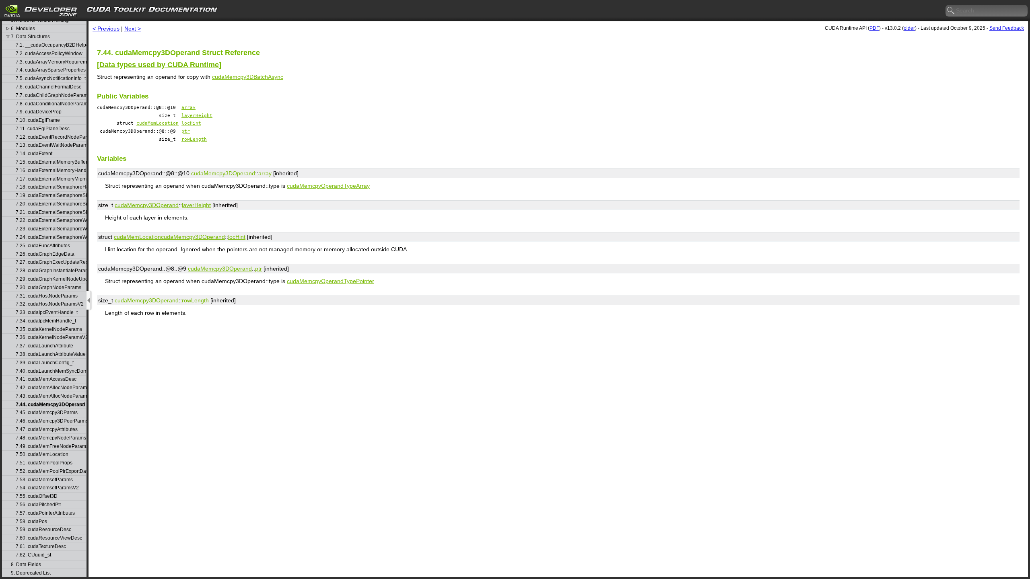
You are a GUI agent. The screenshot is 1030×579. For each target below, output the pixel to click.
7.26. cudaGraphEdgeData (45, 254)
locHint (191, 123)
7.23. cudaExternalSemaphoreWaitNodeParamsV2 (51, 229)
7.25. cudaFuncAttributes (43, 245)
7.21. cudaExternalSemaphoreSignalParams (51, 212)
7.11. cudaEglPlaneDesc (43, 128)
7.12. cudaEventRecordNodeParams (51, 137)
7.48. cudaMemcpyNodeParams (51, 438)
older (909, 28)
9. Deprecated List (31, 573)
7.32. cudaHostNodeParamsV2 (50, 304)
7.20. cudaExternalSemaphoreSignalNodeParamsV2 (51, 204)
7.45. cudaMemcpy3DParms (47, 412)
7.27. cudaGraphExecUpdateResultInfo (51, 262)
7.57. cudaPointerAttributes (45, 513)
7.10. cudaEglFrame (38, 120)
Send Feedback (1006, 28)
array (188, 107)
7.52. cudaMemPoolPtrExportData (51, 471)
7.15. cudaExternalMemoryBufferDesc (51, 162)
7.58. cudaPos (31, 521)
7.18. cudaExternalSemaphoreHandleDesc (51, 187)
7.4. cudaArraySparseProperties (51, 70)
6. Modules (23, 28)
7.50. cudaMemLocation (42, 454)
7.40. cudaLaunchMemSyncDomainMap (51, 371)
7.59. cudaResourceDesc (43, 529)
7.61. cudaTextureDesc (41, 546)
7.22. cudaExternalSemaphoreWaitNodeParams (51, 220)
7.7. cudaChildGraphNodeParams (51, 95)
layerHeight (196, 115)
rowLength (194, 139)
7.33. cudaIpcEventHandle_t (47, 312)
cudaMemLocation (157, 123)
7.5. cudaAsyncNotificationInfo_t (51, 78)
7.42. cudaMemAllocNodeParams (51, 387)
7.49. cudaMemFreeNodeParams (51, 446)
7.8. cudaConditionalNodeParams (51, 104)
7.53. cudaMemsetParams (44, 479)
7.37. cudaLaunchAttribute (44, 346)
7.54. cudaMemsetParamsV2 (47, 488)
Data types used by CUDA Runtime (159, 65)
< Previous (106, 28)
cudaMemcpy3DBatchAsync (247, 77)
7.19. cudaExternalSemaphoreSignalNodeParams (51, 195)
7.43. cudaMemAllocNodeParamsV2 (51, 396)
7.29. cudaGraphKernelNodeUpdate (51, 279)
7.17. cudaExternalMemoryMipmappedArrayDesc (51, 179)
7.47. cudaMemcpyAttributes (47, 429)
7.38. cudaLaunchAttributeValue (51, 354)
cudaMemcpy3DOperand (223, 173)
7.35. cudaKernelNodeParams (49, 329)
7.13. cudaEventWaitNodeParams (51, 145)
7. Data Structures (30, 36)
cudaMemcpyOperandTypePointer (330, 281)
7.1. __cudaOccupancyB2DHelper (51, 45)
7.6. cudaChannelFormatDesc (48, 87)
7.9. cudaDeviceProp (39, 112)
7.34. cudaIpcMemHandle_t (46, 321)
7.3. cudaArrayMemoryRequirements (51, 62)
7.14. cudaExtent (34, 153)
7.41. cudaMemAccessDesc (46, 379)
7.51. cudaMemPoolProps (44, 463)
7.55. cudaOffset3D (37, 496)
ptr (185, 131)
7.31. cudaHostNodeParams (47, 296)
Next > (132, 28)
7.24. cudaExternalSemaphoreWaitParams (51, 237)
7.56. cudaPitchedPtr (38, 504)
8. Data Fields (26, 564)
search (951, 11)
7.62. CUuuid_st (33, 555)
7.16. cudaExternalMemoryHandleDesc (51, 170)
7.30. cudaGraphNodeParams (48, 287)
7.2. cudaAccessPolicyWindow (49, 53)
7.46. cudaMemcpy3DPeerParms (51, 421)
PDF (874, 28)
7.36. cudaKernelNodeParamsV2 (51, 337)
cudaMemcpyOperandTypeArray (328, 186)
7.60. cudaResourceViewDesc (49, 538)
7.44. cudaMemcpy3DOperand (50, 404)
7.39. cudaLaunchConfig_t (45, 362)
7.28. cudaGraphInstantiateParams (51, 270)
